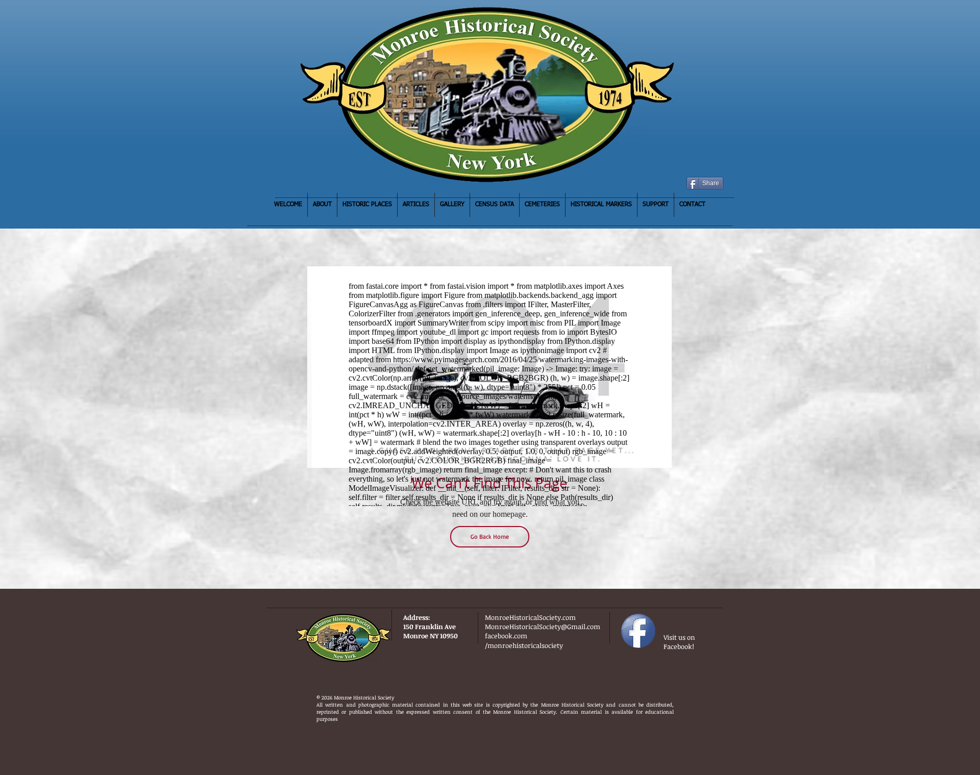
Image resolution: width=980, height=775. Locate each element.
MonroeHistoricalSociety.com (530, 617)
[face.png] (638, 631)
